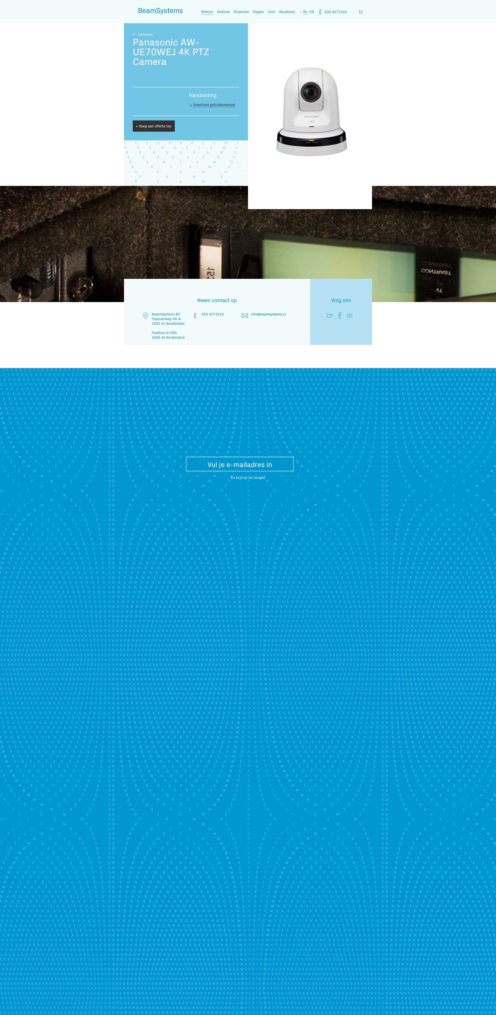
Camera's (145, 34)
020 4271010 (335, 11)
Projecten (241, 11)
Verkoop (223, 11)
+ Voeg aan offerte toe (153, 126)
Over (271, 11)
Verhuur (207, 11)
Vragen (258, 11)
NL (305, 11)
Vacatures (287, 11)
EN (311, 11)
